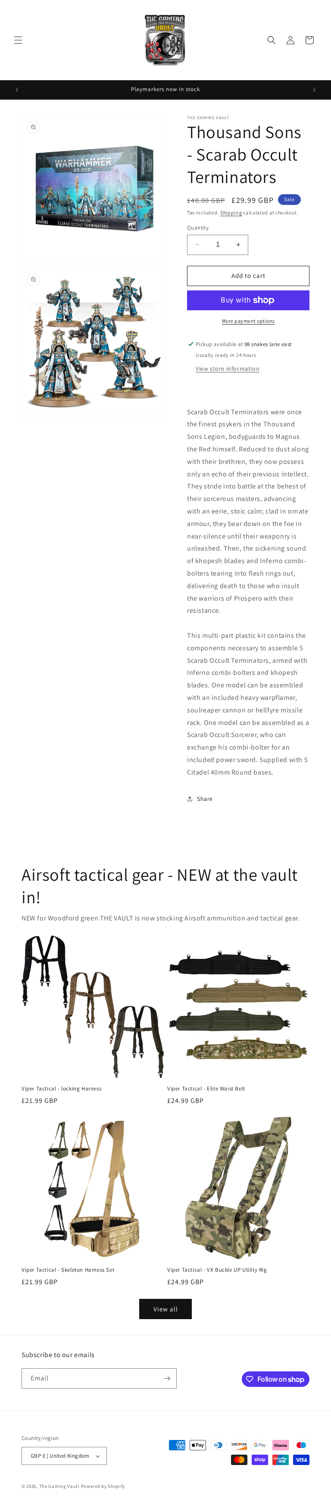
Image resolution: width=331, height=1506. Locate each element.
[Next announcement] (314, 89)
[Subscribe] (166, 1378)
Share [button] (205, 799)
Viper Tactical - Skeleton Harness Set (68, 1270)
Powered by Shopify (103, 1486)
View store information (227, 368)
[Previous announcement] (16, 89)
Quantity (198, 227)
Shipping (231, 212)
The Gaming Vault (59, 1486)
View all (165, 1309)
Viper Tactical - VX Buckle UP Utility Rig (217, 1270)
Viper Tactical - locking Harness (61, 1088)
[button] (18, 40)
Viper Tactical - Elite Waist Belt (206, 1088)
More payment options (248, 321)
